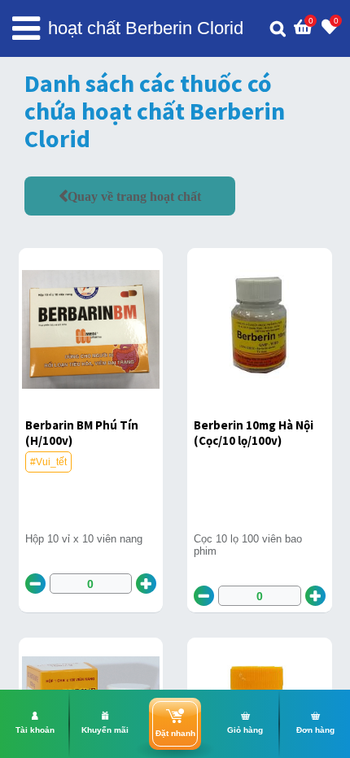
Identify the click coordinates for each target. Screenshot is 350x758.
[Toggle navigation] (26, 28)
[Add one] (146, 583)
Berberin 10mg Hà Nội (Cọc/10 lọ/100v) (253, 432)
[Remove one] (35, 583)
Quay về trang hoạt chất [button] (134, 196)
